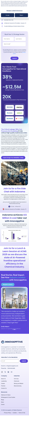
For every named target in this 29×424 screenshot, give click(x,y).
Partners (3, 389)
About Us (3, 382)
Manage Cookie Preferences (14, 10)
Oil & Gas (16, 382)
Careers (3, 387)
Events (2, 408)
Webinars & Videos (5, 398)
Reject (21, 15)
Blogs (2, 403)
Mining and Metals (18, 387)
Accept (7, 15)
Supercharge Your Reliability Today (13, 157)
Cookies (15, 416)
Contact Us (4, 391)
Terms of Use (22, 416)
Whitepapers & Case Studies (8, 401)
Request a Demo (8, 284)
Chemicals (16, 384)
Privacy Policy (7, 416)
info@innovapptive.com (12, 369)
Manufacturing (17, 389)
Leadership (4, 384)
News (2, 405)
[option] (14, 310)
